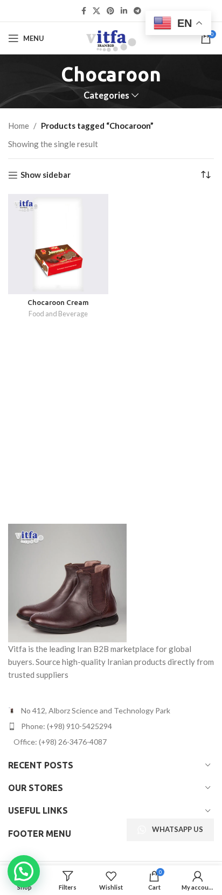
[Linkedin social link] (123, 11)
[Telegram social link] (137, 11)
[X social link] (96, 11)
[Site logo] (111, 37)
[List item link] (111, 726)
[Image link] (67, 581)
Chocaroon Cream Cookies (58, 306)
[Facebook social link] (83, 11)
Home (18, 125)
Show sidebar (45, 175)
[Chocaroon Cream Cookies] (58, 244)
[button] (24, 871)
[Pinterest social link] (110, 11)
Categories (106, 95)
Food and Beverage (58, 313)
